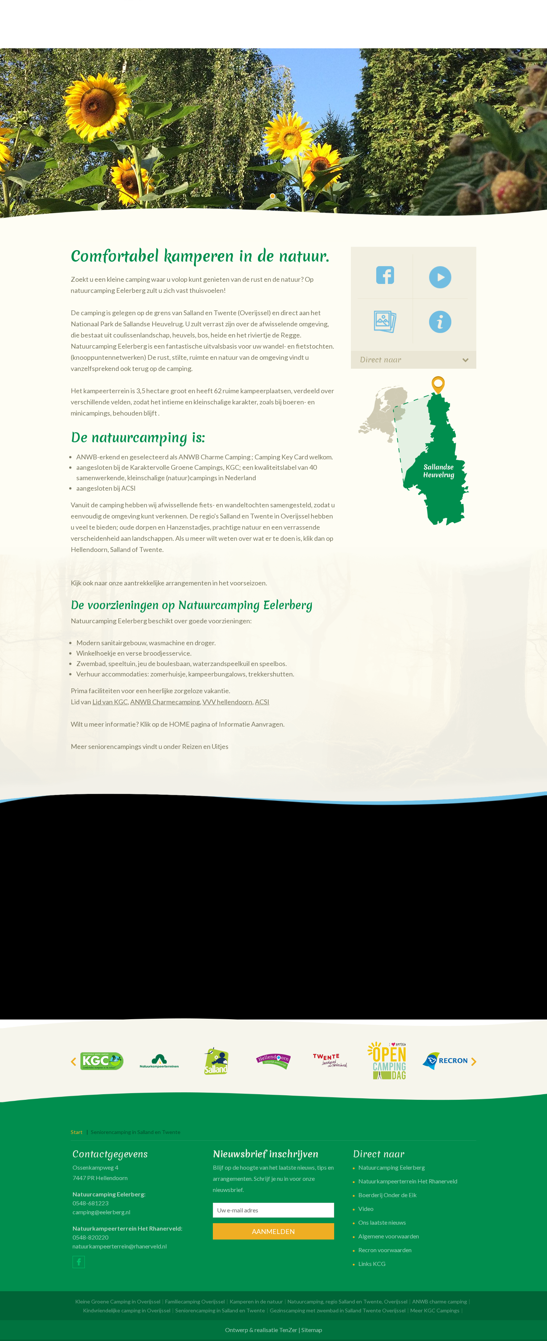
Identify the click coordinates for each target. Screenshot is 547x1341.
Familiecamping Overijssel (195, 1301)
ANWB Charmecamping (165, 702)
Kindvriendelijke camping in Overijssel (126, 1310)
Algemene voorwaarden (388, 1236)
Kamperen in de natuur (256, 1301)
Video (366, 1208)
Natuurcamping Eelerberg (391, 1167)
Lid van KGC (110, 702)
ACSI (262, 702)
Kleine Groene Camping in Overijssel (117, 1301)
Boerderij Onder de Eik (387, 1194)
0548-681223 (90, 1202)
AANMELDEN (273, 1231)
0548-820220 (90, 1237)
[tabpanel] (273, 133)
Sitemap (311, 1329)
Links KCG (372, 1263)
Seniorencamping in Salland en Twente (220, 1310)
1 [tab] (273, 197)
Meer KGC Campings (435, 1310)
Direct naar (380, 360)
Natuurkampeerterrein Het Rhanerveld (407, 1181)
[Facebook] (79, 1262)
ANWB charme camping (439, 1301)
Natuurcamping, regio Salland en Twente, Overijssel (347, 1301)
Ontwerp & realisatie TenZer (261, 1329)
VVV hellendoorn (227, 702)
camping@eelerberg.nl (101, 1211)
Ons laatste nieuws (382, 1222)
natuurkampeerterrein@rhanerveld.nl (120, 1246)
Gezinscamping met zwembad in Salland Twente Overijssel (338, 1310)
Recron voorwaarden (385, 1249)
